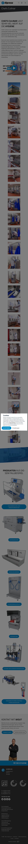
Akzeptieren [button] (6, 428)
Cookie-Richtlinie (12, 422)
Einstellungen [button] (15, 428)
